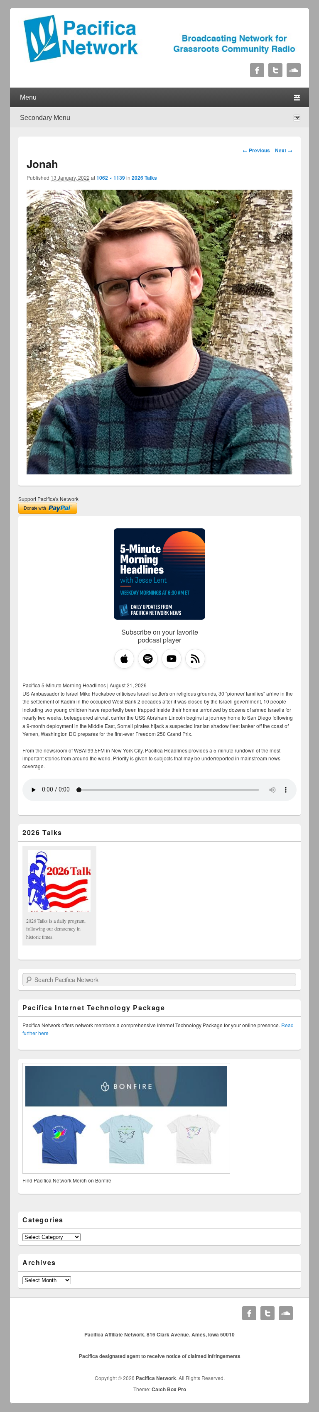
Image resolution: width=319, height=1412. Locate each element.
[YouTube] (172, 659)
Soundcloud (294, 70)
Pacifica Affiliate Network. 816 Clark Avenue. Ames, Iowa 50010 (159, 1334)
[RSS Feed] (195, 659)
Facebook (257, 70)
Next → (283, 150)
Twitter (275, 70)
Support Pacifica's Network (48, 498)
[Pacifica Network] (159, 60)
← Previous (256, 150)
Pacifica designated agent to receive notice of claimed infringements (159, 1356)
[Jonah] (159, 471)
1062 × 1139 (110, 177)
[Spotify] (148, 659)
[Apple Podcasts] (124, 659)
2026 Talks (144, 177)
